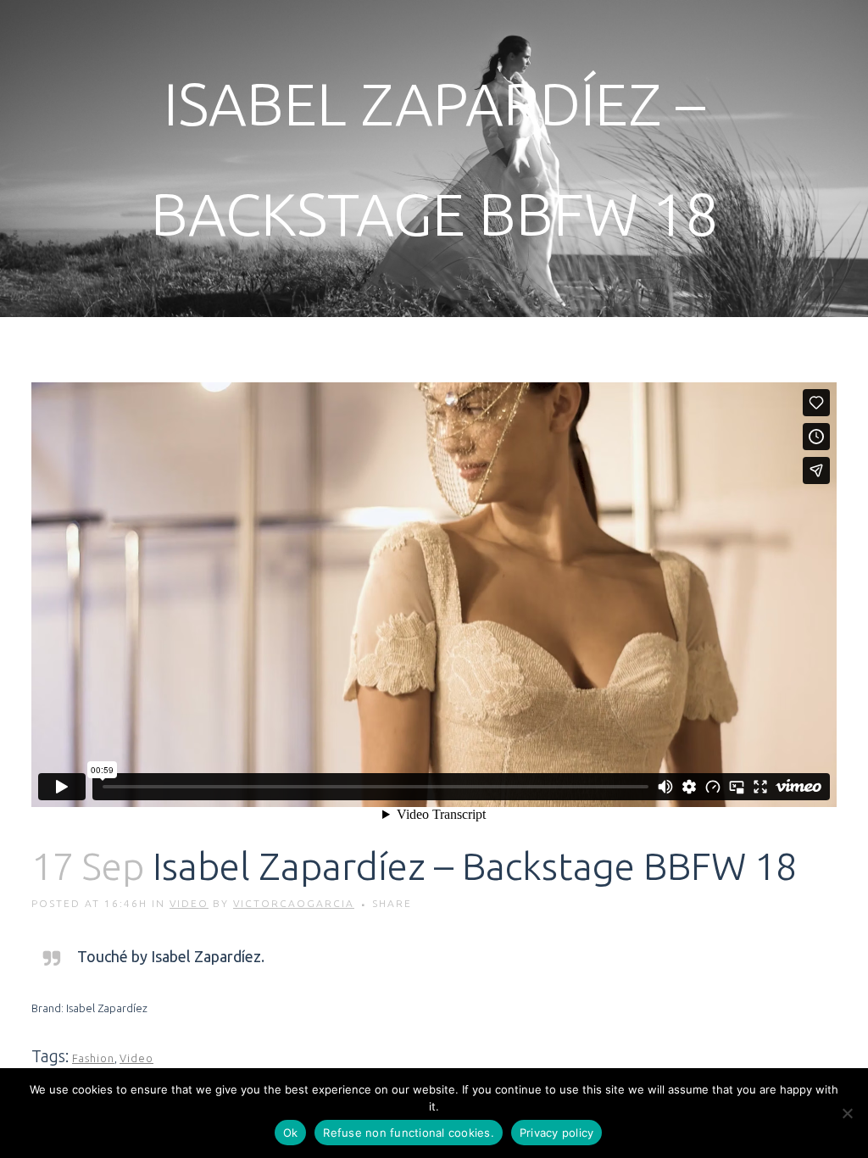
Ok (290, 1132)
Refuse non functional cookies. (408, 1132)
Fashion (93, 1058)
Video (189, 903)
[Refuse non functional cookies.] (846, 1113)
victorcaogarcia (293, 903)
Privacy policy (557, 1132)
